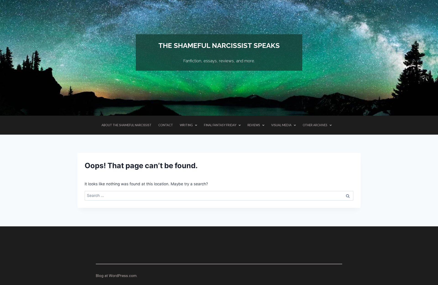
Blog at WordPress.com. (117, 275)
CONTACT (165, 125)
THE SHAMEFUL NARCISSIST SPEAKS (219, 46)
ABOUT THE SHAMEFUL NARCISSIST (126, 125)
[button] (188, 125)
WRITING (186, 125)
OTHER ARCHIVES (315, 125)
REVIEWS (254, 125)
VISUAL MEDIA (281, 125)
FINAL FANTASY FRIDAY (220, 125)
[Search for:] (219, 195)
